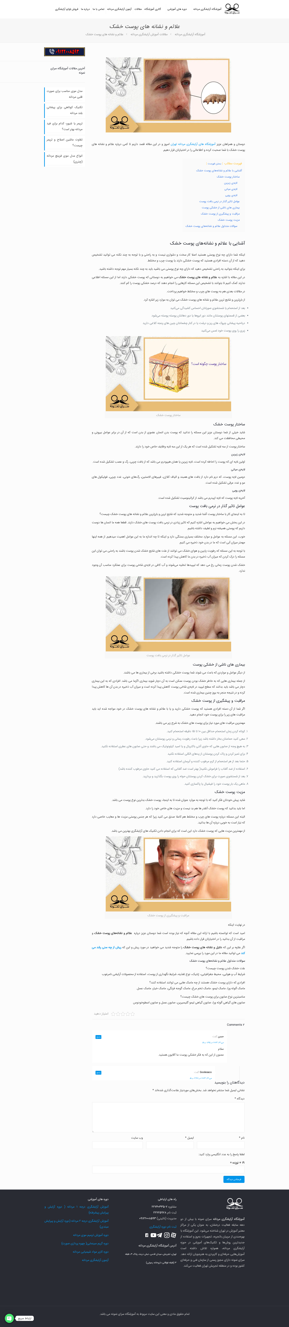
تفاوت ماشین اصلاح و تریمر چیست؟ (64, 142)
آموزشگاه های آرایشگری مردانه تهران (193, 144)
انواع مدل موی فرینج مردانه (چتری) (64, 158)
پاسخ (98, 1037)
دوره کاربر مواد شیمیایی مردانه (91, 1251)
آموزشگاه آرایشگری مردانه (190, 34)
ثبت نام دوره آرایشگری (163, 1226)
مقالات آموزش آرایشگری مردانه (149, 34)
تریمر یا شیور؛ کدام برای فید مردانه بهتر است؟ (64, 126)
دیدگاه (240, 1098)
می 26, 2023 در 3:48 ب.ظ (201, 1078)
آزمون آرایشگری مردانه (95, 1260)
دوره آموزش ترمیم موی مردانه (91, 1235)
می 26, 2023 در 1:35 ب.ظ (213, 1042)
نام (242, 1137)
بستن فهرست (214, 164)
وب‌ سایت (137, 1137)
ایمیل (189, 1137)
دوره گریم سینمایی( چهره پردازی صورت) (85, 1243)
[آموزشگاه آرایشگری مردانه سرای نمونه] (232, 9)
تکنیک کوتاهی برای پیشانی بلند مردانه (64, 110)
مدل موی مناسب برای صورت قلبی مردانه (64, 94)
